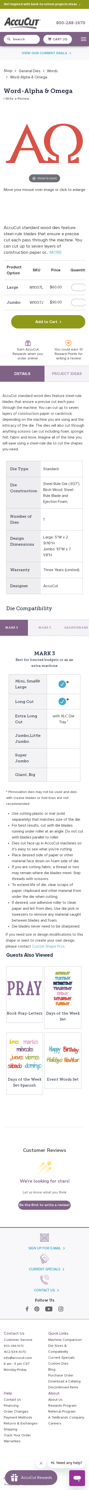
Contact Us (12, 1399)
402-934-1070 (15, 1352)
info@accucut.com (18, 1358)
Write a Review (17, 98)
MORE (55, 252)
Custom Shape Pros (48, 946)
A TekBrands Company (66, 1417)
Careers (54, 1423)
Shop (8, 71)
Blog (51, 1369)
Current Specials (61, 1357)
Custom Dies (58, 1363)
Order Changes (16, 1411)
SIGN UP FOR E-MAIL (44, 1248)
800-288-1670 (70, 23)
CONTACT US (44, 1290)
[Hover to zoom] (44, 143)
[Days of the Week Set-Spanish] (24, 1054)
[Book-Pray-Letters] (24, 988)
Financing (11, 1405)
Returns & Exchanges (21, 1423)
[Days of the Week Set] (63, 988)
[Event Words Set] (63, 1054)
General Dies (30, 71)
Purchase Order (60, 1375)
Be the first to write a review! (44, 1205)
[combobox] (23, 39)
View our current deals (44, 53)
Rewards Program (62, 1405)
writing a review (68, 358)
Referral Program (61, 1411)
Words (52, 71)
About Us (55, 1399)
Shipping (10, 1429)
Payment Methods (18, 1417)
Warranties (12, 1441)
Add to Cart (46, 322)
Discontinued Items (63, 1387)
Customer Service (18, 1340)
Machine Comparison (65, 1340)
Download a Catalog (64, 1381)
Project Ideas (67, 374)
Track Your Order (17, 1435)
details (22, 374)
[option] (8, 71)
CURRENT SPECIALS (44, 1269)
